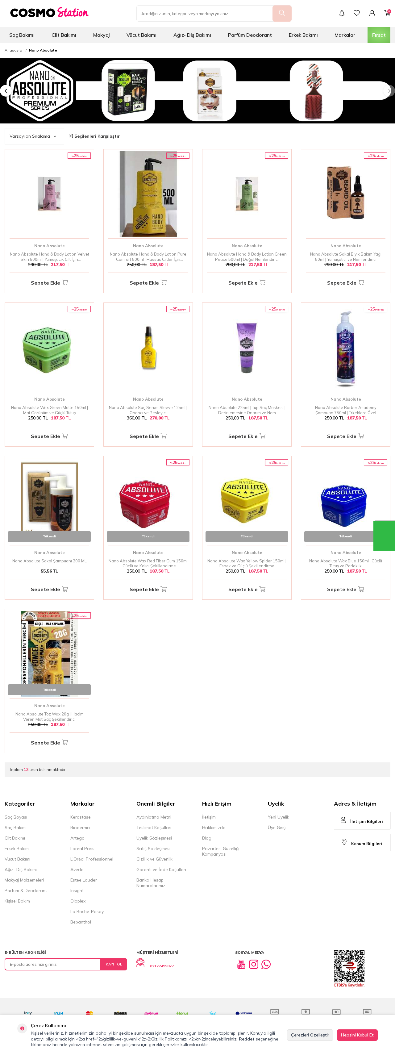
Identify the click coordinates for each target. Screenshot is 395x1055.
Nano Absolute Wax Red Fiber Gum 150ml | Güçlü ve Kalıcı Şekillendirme (148, 563)
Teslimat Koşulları (153, 827)
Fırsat (379, 35)
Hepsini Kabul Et (357, 1035)
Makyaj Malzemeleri (24, 880)
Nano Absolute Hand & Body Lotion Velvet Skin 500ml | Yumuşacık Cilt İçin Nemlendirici (49, 257)
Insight (77, 890)
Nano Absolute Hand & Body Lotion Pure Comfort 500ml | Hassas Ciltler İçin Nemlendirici (148, 257)
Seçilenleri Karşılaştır (96, 136)
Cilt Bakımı (64, 35)
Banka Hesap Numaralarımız (150, 882)
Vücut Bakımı (141, 35)
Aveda (77, 869)
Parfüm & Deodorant (26, 890)
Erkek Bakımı (303, 35)
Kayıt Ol (114, 964)
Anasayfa (13, 50)
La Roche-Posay (87, 911)
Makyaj (101, 35)
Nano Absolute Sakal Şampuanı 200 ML (49, 560)
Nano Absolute (43, 50)
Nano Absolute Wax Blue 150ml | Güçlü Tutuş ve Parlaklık (345, 563)
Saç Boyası (16, 817)
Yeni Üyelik (278, 817)
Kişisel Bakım (17, 901)
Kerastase (80, 817)
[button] (6, 91)
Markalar (345, 35)
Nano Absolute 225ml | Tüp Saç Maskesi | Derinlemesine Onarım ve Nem (247, 410)
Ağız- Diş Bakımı (192, 35)
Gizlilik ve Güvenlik (154, 859)
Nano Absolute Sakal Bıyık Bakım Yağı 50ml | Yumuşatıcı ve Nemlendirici (345, 257)
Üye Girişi (277, 827)
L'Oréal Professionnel (91, 859)
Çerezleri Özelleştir (310, 1035)
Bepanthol (80, 922)
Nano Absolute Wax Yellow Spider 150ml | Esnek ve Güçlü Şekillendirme (246, 563)
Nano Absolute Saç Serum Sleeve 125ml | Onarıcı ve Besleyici (148, 410)
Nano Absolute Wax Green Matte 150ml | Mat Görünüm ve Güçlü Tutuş (49, 410)
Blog (206, 838)
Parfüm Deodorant (250, 35)
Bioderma (80, 827)
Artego (77, 838)
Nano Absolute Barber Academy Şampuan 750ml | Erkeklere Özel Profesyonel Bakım (345, 410)
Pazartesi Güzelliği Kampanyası (220, 851)
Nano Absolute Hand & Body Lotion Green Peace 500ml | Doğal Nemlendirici (247, 257)
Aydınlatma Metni (153, 817)
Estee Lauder (83, 880)
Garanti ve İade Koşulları (161, 869)
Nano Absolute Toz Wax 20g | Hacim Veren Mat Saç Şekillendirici (49, 716)
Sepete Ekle (45, 283)
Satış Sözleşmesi (153, 848)
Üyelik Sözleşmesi (154, 838)
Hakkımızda (214, 827)
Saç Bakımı (22, 35)
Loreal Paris (82, 848)
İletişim (209, 817)
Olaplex (77, 901)
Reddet (247, 1039)
